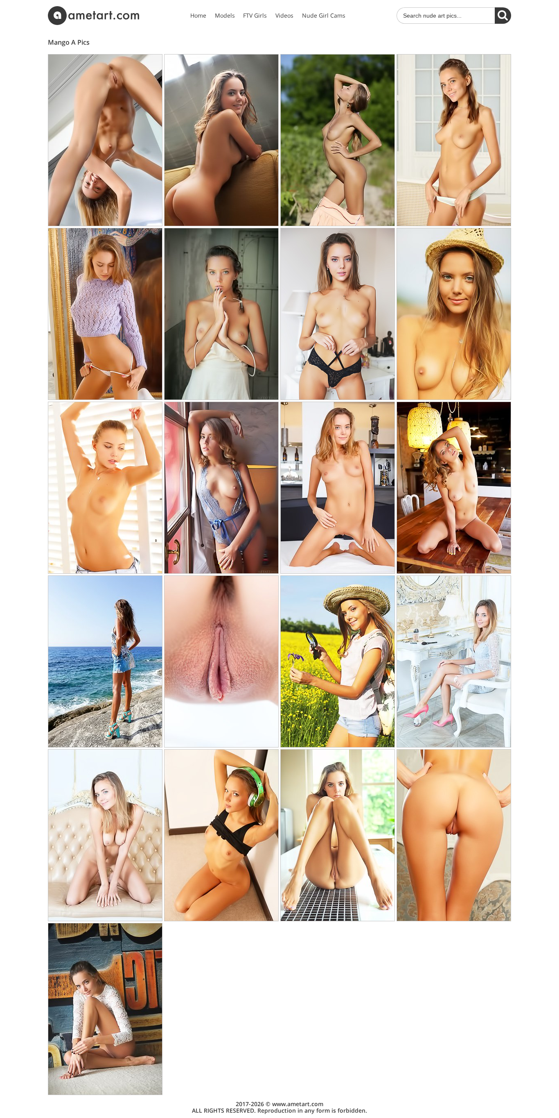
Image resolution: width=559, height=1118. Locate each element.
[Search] (503, 15)
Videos (284, 15)
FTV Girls (255, 15)
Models (225, 15)
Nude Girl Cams (323, 15)
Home (198, 15)
